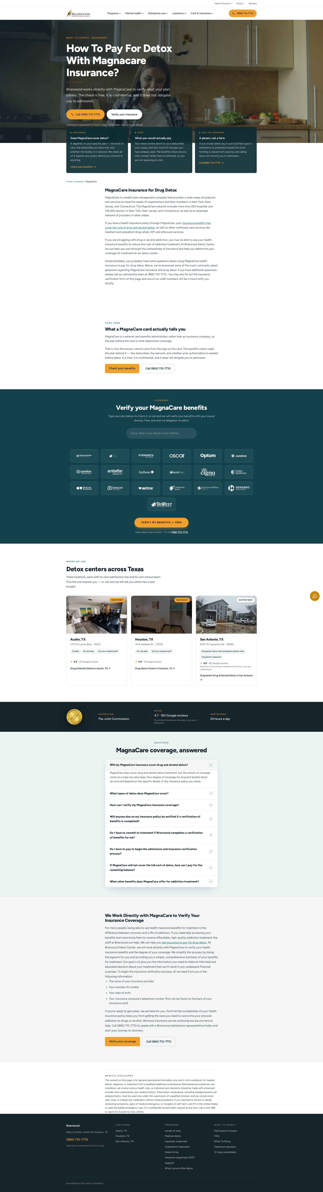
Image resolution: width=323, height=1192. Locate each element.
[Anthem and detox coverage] (146, 472)
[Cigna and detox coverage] (208, 472)
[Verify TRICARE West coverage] (161, 504)
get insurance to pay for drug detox (184, 942)
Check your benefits (83, 166)
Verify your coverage (122, 1041)
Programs (112, 13)
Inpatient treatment (176, 1141)
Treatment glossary (225, 1146)
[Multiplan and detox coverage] (177, 472)
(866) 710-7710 (245, 13)
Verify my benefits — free (161, 522)
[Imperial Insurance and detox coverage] (115, 456)
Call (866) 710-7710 (88, 114)
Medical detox (173, 1136)
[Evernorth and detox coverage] (146, 456)
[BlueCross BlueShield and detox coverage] (84, 488)
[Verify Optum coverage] (208, 456)
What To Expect (222, 3)
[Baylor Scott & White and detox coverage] (208, 488)
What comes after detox (179, 1168)
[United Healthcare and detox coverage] (239, 472)
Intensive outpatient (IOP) (179, 1157)
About (239, 3)
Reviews (253, 3)
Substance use (156, 13)
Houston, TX (122, 1136)
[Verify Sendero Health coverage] (239, 488)
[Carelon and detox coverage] (84, 472)
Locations (178, 13)
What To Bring (222, 1141)
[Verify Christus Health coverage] (177, 488)
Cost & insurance (201, 13)
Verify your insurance (124, 114)
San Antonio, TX (125, 1141)
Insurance (79, 181)
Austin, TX (121, 1130)
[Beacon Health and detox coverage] (115, 488)
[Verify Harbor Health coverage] (84, 456)
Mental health (133, 13)
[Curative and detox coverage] (239, 456)
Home (69, 181)
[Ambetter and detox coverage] (115, 472)
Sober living (171, 1152)
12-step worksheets (225, 1152)
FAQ (216, 1136)
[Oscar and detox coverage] (177, 456)
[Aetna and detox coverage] (146, 488)
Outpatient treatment (177, 1146)
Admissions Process (225, 1130)
